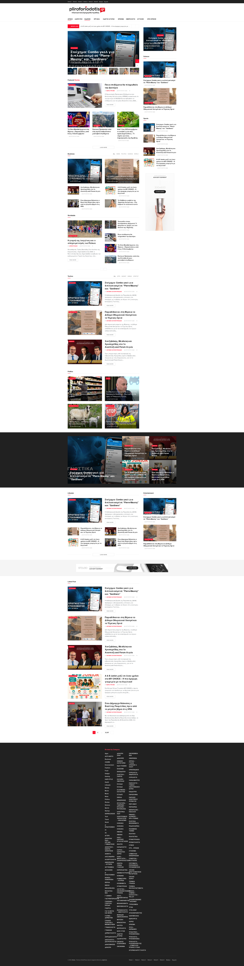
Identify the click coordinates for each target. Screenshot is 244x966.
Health (107, 782)
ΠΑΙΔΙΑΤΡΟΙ (133, 792)
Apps (118, 276)
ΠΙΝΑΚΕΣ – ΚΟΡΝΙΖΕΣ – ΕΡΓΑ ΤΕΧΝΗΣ (133, 816)
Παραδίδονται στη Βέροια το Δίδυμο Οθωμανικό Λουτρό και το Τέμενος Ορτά (104, 26)
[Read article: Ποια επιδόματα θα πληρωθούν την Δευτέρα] (85, 95)
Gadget (124, 276)
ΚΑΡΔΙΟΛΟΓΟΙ (121, 847)
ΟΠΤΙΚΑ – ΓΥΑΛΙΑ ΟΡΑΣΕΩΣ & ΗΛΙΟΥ (133, 764)
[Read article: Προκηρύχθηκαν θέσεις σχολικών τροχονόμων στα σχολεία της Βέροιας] (122, 416)
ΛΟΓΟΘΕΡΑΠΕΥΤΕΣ (123, 900)
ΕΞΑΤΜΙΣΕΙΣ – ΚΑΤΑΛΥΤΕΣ (121, 791)
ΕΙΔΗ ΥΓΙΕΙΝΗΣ (122, 766)
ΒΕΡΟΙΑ (107, 882)
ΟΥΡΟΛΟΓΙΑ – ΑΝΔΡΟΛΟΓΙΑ (133, 773)
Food (106, 771)
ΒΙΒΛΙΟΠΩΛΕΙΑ (110, 888)
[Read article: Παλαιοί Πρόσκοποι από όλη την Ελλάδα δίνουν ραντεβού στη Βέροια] (103, 119)
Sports (107, 808)
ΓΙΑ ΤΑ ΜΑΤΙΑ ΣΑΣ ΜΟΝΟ (109, 912)
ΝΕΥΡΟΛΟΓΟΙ (121, 928)
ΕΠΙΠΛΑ (119, 797)
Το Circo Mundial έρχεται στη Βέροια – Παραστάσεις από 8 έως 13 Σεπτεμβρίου (78, 131)
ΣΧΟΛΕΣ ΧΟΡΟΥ (131, 877)
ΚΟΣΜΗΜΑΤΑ (121, 883)
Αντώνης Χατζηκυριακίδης (79, 63)
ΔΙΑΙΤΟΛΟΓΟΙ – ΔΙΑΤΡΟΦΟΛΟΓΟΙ (110, 941)
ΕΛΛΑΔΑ (120, 784)
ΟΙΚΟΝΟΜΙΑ (121, 946)
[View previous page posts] (101, 269)
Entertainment (109, 765)
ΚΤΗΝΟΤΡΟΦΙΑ (73, 406)
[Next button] (137, 61)
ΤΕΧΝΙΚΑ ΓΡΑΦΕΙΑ (132, 882)
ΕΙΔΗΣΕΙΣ (87, 19)
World (136, 154)
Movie (107, 791)
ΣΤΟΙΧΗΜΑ (74, 48)
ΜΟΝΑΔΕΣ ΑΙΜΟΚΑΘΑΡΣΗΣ (122, 916)
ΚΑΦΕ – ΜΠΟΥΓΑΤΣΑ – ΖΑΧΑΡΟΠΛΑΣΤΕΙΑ (123, 858)
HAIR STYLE (109, 779)
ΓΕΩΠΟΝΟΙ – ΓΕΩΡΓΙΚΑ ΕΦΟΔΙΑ (109, 903)
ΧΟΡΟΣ (131, 921)
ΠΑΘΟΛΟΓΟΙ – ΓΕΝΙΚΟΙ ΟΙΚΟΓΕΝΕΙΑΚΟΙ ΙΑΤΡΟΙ (134, 786)
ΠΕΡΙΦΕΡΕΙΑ (133, 807)
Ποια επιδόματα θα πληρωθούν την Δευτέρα (121, 86)
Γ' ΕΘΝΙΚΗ (108, 896)
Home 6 (96, 1)
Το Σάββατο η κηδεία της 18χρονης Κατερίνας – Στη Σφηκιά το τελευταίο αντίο (128, 202)
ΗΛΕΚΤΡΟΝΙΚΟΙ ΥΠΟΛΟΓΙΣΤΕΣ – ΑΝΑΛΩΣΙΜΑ (122, 818)
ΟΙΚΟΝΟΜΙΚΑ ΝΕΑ (133, 754)
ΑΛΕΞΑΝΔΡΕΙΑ (109, 857)
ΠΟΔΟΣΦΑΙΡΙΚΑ (134, 826)
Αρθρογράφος (73, 246)
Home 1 (70, 1)
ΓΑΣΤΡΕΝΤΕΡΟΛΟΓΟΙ (112, 899)
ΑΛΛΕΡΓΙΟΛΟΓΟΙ (110, 859)
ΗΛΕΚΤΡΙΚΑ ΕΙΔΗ (121, 813)
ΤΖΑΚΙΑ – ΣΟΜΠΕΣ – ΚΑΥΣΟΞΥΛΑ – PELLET (133, 894)
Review (107, 802)
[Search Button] (175, 19)
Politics (123, 154)
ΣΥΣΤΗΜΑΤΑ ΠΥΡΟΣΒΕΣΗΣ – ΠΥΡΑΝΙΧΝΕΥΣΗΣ (134, 865)
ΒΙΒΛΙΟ (107, 885)
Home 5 (91, 1)
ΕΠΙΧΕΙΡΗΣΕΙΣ (121, 800)
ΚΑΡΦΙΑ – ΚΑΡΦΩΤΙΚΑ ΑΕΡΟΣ (121, 852)
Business (108, 759)
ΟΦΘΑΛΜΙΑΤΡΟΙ (134, 780)
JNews (73, 960)
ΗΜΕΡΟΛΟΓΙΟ (130, 19)
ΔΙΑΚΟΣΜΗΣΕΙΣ (110, 944)
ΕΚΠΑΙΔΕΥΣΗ (110, 406)
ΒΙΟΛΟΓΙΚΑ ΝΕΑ (108, 892)
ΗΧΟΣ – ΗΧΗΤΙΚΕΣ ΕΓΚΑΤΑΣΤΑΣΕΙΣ (122, 839)
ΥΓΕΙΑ (108, 378)
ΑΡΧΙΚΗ (70, 19)
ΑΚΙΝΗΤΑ (108, 854)
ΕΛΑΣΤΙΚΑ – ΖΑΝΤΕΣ (121, 775)
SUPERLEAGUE (110, 814)
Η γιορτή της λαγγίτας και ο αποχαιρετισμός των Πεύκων (82, 241)
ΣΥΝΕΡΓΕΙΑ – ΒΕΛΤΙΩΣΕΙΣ (133, 859)
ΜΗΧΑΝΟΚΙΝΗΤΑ (122, 903)
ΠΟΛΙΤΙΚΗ (132, 834)
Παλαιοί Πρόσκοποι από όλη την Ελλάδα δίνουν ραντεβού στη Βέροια (101, 131)
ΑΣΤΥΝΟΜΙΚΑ (109, 867)
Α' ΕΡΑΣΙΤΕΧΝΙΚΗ (110, 826)
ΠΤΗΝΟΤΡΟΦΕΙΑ (134, 839)
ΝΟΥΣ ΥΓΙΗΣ (121, 931)
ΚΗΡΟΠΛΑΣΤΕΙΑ (122, 870)
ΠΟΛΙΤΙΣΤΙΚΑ (73, 125)
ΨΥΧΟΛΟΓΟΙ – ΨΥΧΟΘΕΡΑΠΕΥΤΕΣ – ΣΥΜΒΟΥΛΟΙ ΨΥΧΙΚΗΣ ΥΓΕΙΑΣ (135, 944)
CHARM (107, 762)
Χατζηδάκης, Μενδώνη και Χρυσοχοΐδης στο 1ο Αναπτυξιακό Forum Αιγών (90, 189)
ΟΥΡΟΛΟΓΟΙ (133, 777)
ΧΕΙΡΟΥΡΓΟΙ (133, 919)
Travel (107, 819)
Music (107, 793)
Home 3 (80, 1)
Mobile (130, 276)
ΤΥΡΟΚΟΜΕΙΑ (133, 904)
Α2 (106, 833)
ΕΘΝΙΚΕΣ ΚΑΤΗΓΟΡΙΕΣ (121, 762)
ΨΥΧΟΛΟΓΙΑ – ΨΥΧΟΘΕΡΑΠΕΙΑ (134, 938)
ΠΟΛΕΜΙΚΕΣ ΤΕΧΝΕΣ (133, 830)
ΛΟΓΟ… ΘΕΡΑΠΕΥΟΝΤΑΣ (122, 897)
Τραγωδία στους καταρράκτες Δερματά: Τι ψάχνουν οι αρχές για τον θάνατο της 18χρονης (127, 224)
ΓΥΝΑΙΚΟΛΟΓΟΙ (110, 927)
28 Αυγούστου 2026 (122, 90)
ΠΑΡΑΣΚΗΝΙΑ (133, 794)
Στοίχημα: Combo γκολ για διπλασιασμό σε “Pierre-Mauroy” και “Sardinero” (92, 55)
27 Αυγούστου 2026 (112, 399)
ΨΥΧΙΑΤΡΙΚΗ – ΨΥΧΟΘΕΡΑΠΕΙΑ (134, 933)
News (118, 154)
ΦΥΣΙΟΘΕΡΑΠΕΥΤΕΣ (135, 913)
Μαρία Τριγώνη (110, 90)
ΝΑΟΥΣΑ (154, 469)
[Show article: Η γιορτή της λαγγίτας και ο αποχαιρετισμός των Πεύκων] (134, 71)
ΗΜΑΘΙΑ (71, 341)
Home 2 (75, 1)
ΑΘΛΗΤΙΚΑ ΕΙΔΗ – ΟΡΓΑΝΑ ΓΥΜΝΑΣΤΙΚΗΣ (109, 841)
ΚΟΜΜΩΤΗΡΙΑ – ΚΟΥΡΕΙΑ (121, 879)
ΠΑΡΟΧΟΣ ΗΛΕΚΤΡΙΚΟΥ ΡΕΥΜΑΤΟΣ (133, 799)
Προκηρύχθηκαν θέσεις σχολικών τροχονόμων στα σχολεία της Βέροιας (121, 422)
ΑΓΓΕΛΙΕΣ (140, 19)
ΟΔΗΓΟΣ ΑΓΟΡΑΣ (109, 19)
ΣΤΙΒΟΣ (131, 845)
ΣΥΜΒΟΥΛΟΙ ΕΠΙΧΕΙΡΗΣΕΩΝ (134, 855)
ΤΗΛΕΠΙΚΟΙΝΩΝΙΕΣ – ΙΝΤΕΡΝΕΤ (135, 900)
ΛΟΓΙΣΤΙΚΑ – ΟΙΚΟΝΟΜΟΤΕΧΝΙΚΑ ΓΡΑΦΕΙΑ (123, 891)
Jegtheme (104, 960)
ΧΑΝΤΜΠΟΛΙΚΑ (134, 916)
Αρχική (106, 1)
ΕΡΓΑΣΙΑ (97, 19)
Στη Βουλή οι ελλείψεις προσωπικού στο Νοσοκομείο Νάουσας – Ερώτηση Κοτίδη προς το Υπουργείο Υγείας (121, 394)
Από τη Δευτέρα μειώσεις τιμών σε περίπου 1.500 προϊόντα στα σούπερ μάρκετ (82, 394)
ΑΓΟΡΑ (107, 835)
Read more (111, 104)
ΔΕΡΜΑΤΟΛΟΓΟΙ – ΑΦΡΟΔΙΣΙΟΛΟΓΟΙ (111, 935)
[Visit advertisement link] (159, 202)
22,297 (107, 732)
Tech (106, 816)
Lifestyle (107, 785)
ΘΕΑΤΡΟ (120, 844)
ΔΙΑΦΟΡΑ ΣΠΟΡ (120, 754)
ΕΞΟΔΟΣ (120, 794)
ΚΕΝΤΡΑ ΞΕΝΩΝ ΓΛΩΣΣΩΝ (120, 865)
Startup (135, 276)
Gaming (107, 776)
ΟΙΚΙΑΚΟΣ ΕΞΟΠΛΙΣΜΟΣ (121, 942)
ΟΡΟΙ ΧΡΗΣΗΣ (151, 19)
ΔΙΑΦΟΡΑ (108, 947)
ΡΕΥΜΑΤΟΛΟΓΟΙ (134, 842)
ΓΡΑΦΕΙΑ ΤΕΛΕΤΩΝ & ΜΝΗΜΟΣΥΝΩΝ (110, 922)
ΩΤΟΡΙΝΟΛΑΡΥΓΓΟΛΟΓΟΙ (137, 950)
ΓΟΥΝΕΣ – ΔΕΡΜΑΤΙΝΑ (109, 917)
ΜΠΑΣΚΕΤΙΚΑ (121, 922)
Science (130, 154)
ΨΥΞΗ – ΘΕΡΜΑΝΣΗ (133, 928)
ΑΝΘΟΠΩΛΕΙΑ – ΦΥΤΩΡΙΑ (109, 863)
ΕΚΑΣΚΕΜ (120, 769)
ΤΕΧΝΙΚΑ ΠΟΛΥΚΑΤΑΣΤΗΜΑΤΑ (136, 887)
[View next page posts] (105, 269)
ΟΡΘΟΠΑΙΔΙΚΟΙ (134, 770)
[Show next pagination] (112, 732)
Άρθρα (101, 1)
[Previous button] (137, 65)
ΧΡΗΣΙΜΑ (121, 19)
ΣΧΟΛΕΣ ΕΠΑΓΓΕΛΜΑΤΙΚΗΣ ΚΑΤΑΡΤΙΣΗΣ (135, 872)
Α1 (106, 830)
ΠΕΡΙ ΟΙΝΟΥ (133, 804)
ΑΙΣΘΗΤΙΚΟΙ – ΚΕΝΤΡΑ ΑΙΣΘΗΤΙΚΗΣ (109, 849)
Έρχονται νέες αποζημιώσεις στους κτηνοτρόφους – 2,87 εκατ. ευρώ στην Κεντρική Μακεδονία (83, 421)
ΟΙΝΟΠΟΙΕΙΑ (133, 758)
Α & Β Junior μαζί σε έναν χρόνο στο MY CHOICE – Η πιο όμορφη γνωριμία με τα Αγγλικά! (128, 190)
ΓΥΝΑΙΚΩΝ (108, 930)
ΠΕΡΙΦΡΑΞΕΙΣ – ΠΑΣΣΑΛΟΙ (134, 811)
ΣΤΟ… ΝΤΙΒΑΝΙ (134, 848)
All (114, 154)
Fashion (107, 768)
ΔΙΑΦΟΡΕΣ (120, 758)
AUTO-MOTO (109, 756)
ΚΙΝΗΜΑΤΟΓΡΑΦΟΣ (123, 873)
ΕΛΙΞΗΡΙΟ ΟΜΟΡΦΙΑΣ (120, 780)
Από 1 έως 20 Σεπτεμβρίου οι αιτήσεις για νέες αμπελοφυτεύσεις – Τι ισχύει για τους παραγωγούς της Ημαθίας (127, 133)
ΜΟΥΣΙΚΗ (120, 920)
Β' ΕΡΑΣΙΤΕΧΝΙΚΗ (110, 874)
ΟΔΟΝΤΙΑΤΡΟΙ (121, 939)
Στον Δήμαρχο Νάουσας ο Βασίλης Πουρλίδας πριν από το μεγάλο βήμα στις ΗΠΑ (90, 203)
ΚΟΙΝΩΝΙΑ (72, 85)
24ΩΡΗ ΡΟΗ (78, 19)
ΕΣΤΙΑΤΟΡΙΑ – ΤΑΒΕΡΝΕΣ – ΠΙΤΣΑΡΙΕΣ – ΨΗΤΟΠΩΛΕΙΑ (121, 806)
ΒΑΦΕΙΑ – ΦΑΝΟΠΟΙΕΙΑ (109, 878)
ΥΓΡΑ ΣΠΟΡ (132, 910)
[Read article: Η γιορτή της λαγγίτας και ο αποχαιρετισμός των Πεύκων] (85, 229)
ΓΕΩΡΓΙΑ (121, 125)
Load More (103, 147)
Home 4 (85, 1)
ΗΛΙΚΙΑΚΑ (120, 823)
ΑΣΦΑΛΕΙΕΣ (109, 870)
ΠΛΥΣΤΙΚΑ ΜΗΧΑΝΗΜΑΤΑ (134, 822)
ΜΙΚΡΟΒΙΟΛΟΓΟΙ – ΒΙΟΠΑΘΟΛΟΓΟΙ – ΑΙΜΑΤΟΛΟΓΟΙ (122, 909)
